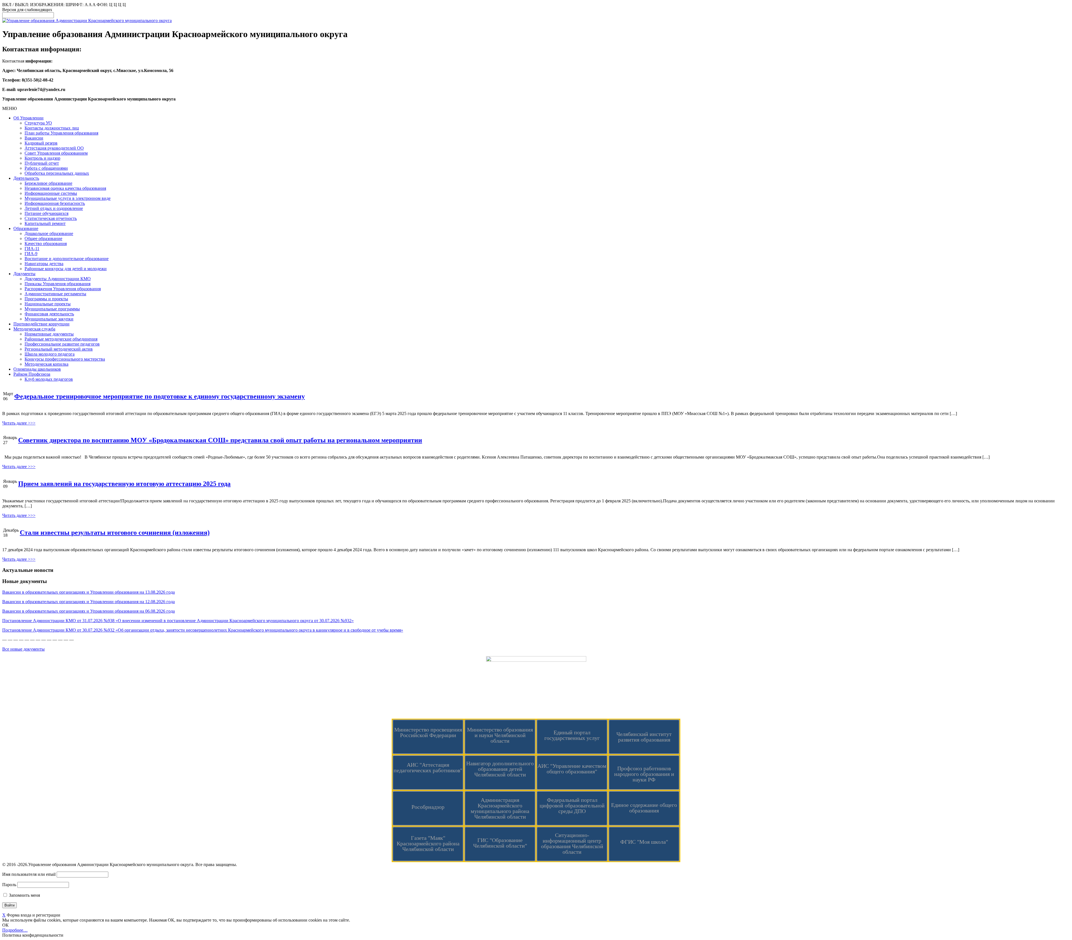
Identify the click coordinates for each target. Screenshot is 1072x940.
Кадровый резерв (41, 143)
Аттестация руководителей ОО (54, 148)
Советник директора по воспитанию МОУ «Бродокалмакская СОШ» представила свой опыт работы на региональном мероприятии (220, 440)
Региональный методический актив (59, 349)
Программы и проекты (46, 298)
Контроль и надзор (42, 158)
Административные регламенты (55, 293)
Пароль (9, 884)
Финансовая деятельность (49, 313)
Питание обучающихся (46, 213)
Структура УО (38, 123)
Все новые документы (23, 649)
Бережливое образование (48, 183)
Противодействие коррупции (41, 324)
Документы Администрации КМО (58, 278)
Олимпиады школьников (37, 369)
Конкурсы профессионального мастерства (65, 359)
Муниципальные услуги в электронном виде (68, 198)
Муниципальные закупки (49, 318)
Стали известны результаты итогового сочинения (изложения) (115, 532)
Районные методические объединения (61, 339)
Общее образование (43, 238)
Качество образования (46, 243)
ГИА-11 (32, 248)
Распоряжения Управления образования (63, 288)
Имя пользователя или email (29, 874)
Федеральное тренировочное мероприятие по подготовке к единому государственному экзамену (159, 396)
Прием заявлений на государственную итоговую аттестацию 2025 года (124, 483)
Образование (25, 228)
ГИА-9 (31, 253)
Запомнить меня (24, 895)
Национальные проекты (48, 303)
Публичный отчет (42, 163)
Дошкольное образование (49, 233)
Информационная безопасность (55, 203)
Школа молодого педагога (50, 354)
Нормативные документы (49, 334)
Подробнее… (15, 930)
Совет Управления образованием (56, 153)
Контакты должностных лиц (52, 128)
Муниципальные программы (52, 308)
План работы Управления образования (61, 133)
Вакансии (34, 138)
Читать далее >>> (18, 423)
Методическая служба (34, 329)
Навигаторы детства (44, 263)
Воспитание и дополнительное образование (67, 258)
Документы (24, 273)
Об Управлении (28, 118)
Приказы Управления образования (57, 283)
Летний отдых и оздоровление (54, 208)
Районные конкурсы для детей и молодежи (66, 268)
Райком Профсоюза (31, 374)
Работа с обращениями (46, 168)
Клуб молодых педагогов (49, 379)
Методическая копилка (46, 364)
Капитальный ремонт (45, 223)
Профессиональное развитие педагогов (62, 344)
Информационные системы (51, 193)
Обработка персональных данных (57, 173)
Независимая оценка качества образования (65, 188)
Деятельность (26, 178)
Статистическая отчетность (51, 218)
